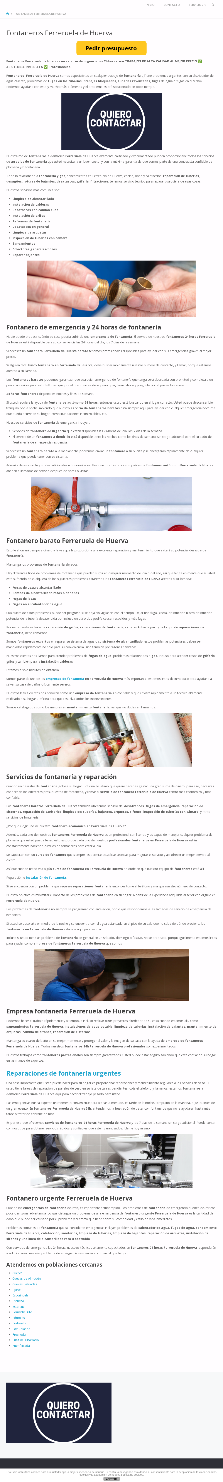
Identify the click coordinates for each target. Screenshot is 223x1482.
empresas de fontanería (65, 679)
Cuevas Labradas (24, 1284)
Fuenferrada (21, 1346)
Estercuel (18, 1307)
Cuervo (17, 1273)
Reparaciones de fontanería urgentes (63, 1073)
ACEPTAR (111, 1479)
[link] (212, 5)
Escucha (18, 1301)
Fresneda (19, 1334)
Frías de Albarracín (25, 1340)
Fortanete (19, 1323)
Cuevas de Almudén (26, 1278)
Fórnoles (18, 1318)
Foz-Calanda (21, 1329)
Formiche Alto (22, 1312)
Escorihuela (20, 1295)
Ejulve (16, 1290)
